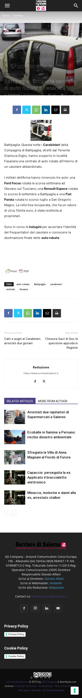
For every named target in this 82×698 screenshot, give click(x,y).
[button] (76, 5)
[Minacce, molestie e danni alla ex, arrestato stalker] (14, 497)
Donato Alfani (54, 579)
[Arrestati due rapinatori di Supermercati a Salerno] (14, 417)
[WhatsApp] (36, 110)
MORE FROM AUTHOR (52, 401)
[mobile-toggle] (7, 5)
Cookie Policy (16, 656)
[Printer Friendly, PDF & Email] (17, 273)
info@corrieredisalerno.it (49, 596)
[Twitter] (26, 110)
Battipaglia (40, 284)
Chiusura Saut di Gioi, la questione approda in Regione (61, 343)
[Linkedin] (46, 110)
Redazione (14, 94)
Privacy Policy (16, 634)
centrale (10, 289)
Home (5, 15)
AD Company (49, 682)
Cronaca (18, 15)
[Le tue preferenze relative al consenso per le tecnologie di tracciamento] (75, 691)
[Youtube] (58, 608)
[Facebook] (17, 110)
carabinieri (56, 284)
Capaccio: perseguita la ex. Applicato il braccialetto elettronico (49, 477)
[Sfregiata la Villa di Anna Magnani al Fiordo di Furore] (14, 457)
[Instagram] (35, 608)
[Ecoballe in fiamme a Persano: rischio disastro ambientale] (14, 437)
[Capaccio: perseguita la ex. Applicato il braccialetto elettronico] (14, 477)
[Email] (55, 110)
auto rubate (22, 284)
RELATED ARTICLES (20, 401)
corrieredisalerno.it (17, 682)
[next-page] (13, 513)
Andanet (56, 583)
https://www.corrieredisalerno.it (41, 373)
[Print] (65, 110)
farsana (24, 289)
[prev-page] (6, 513)
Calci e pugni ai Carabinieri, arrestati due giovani (22, 341)
